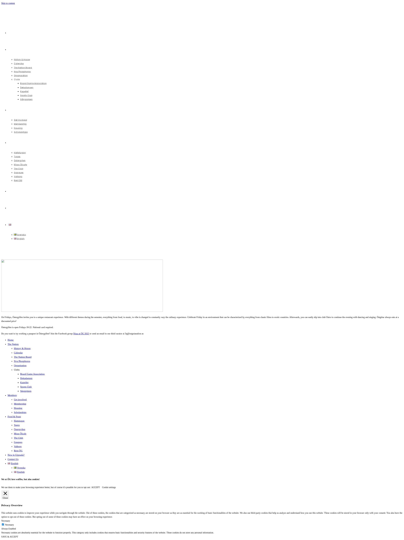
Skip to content (8, 3)
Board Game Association (32, 374)
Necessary (9, 525)
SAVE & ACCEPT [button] (9, 537)
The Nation (13, 344)
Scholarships (20, 412)
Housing (18, 408)
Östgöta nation (17, 8)
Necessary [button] (5, 521)
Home (11, 340)
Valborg (18, 446)
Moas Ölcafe (20, 433)
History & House (22, 348)
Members (12, 395)
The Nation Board (23, 357)
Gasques (18, 442)
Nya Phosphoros (22, 361)
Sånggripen (25, 391)
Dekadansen (26, 378)
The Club (18, 438)
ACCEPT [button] (95, 487)
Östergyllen (19, 429)
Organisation (20, 365)
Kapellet (24, 382)
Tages (17, 425)
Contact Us (13, 459)
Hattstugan (19, 421)
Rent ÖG (18, 450)
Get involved (20, 399)
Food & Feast (14, 416)
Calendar (18, 352)
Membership (20, 404)
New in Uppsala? (16, 455)
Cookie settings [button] (109, 487)
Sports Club (26, 387)
